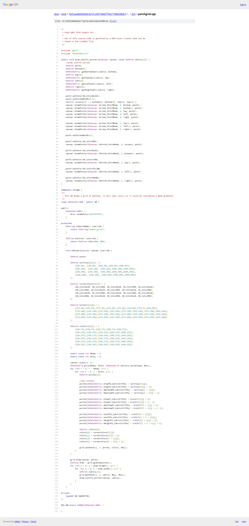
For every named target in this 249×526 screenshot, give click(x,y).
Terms (33, 521)
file (113, 21)
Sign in (243, 4)
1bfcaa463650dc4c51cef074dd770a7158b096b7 (97, 14)
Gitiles (17, 521)
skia (56, 14)
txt (237, 521)
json (244, 521)
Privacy (25, 521)
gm (134, 14)
